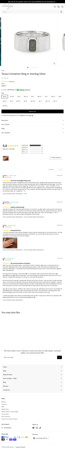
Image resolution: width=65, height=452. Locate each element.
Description (4, 120)
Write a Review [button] (56, 157)
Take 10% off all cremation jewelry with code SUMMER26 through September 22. (31, 2)
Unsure (5, 96)
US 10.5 (33, 101)
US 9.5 (18, 101)
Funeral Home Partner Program (9, 419)
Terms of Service (5, 416)
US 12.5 (5, 106)
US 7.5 (53, 96)
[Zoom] (54, 63)
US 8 (60, 96)
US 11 (40, 101)
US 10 (25, 101)
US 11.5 (48, 101)
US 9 (11, 101)
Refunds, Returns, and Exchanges (9, 411)
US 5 (19, 96)
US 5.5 (26, 96)
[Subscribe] (59, 357)
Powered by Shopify (20, 447)
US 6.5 (39, 96)
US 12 (55, 101)
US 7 (46, 96)
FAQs (3, 129)
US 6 (32, 96)
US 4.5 (12, 96)
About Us (3, 402)
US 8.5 (4, 101)
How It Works (5, 124)
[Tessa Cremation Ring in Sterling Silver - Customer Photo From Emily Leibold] (6, 158)
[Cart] (58, 6)
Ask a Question (5, 133)
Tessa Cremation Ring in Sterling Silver (13, 193)
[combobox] (32, 12)
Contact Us (4, 404)
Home (3, 70)
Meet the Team (5, 409)
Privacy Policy (5, 414)
